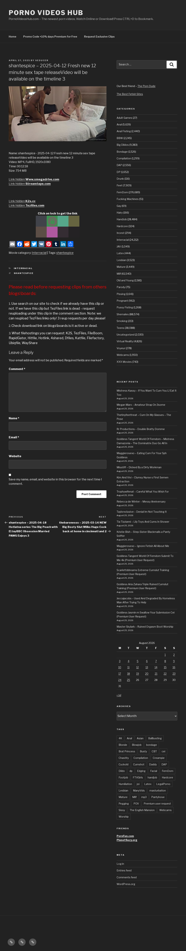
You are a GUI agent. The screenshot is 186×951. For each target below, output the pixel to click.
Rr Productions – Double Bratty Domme (141, 429)
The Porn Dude (146, 86)
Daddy (153, 764)
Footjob (123, 777)
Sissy (122, 810)
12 (137, 667)
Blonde (123, 744)
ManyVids (139, 790)
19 (137, 673)
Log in (120, 863)
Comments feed (127, 877)
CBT (154, 751)
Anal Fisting (124, 131)
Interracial (39, 253)
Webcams (123, 354)
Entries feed (124, 870)
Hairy (120, 212)
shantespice (65, 253)
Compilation (124, 158)
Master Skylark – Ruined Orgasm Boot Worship (145, 626)
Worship (124, 816)
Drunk (120, 178)
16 (174, 667)
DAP (119, 165)
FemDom (122, 192)
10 (119, 667)
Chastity (124, 757)
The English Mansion (142, 810)
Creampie (159, 757)
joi (138, 783)
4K (120, 738)
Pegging (124, 803)
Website (15, 456)
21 (156, 673)
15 (165, 667)
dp (131, 770)
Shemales (123, 314)
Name (14, 418)
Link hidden (34, 179)
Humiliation (125, 783)
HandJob (122, 219)
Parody (121, 287)
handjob (152, 777)
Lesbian (121, 260)
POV (136, 803)
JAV (119, 246)
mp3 (144, 797)
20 (146, 673)
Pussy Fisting (125, 307)
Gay (119, 205)
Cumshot (138, 764)
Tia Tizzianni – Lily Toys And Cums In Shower (143, 521)
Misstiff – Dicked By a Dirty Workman (139, 467)
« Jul (119, 695)
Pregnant (122, 300)
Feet (119, 185)
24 (119, 679)
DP (118, 171)
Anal (119, 124)
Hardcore (122, 226)
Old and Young (125, 280)
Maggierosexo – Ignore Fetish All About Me (143, 545)
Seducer (41, 60)
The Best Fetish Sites (130, 94)
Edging (141, 770)
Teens (120, 327)
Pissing (121, 293)
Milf (119, 273)
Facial (153, 770)
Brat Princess (127, 751)
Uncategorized (125, 334)
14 (156, 667)
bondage (151, 744)
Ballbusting (155, 738)
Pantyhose (158, 797)
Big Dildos (123, 144)
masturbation (157, 790)
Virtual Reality (125, 341)
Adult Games (124, 117)
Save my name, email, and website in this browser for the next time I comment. (55, 481)
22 (165, 673)
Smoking (122, 320)
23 (174, 673)
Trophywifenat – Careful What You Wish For (143, 491)
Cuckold (123, 764)
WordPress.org (126, 884)
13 (146, 667)
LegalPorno (163, 783)
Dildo (122, 770)
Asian (140, 738)
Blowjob (136, 744)
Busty (143, 751)
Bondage (122, 151)
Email (14, 437)
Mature (121, 266)
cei (163, 751)
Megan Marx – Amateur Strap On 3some (141, 404)
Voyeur (121, 348)
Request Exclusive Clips (99, 36)
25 (128, 679)
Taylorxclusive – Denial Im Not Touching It (142, 511)
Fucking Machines (128, 198)
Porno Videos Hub (46, 13)
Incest (120, 232)
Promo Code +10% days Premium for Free (50, 36)
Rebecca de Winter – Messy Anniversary (141, 501)
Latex (120, 253)
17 (119, 673)
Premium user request (157, 803)
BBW (120, 138)
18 (128, 673)
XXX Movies (124, 361)
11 (128, 667)
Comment (17, 369)
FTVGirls (138, 777)
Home (12, 36)
